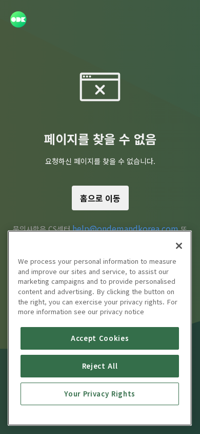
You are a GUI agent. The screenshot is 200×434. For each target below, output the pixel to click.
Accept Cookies (100, 338)
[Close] (179, 245)
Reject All (100, 366)
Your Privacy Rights (99, 394)
